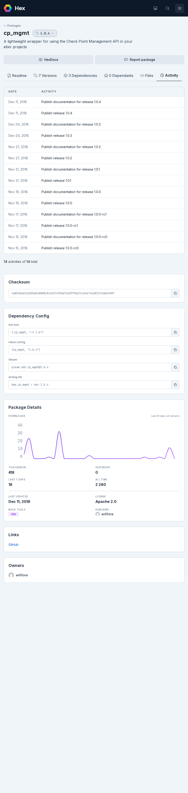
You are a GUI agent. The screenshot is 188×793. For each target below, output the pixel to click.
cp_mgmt (16, 33)
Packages (14, 25)
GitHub (13, 544)
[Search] (168, 8)
